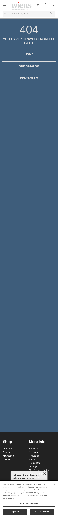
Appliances (8, 452)
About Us (33, 448)
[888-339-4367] (45, 5)
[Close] (55, 484)
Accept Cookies (42, 512)
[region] (29, 498)
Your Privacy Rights (29, 504)
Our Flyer (33, 466)
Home (29, 54)
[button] (4, 5)
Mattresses (8, 455)
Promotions (34, 463)
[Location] (37, 5)
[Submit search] (51, 13)
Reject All (15, 512)
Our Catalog (29, 66)
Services (33, 452)
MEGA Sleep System (39, 470)
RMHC (32, 459)
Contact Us (29, 78)
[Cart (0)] (53, 5)
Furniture (7, 448)
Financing (34, 455)
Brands (6, 459)
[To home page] (21, 5)
